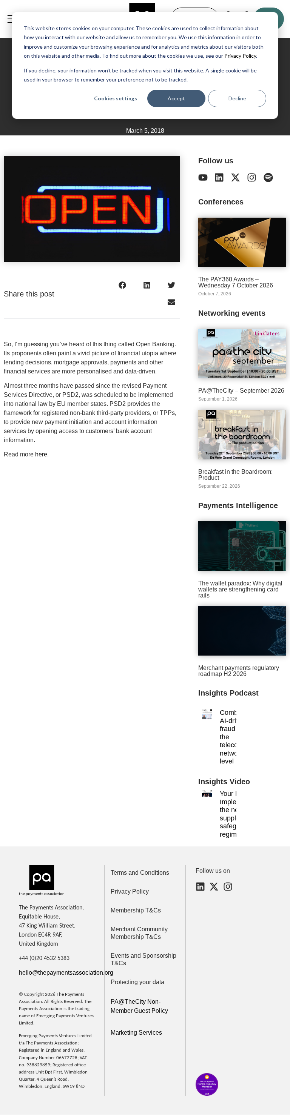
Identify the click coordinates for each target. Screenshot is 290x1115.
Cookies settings (115, 98)
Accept (176, 98)
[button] (122, 285)
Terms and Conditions (140, 872)
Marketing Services (136, 1032)
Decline (237, 98)
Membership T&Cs (136, 910)
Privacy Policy (239, 55)
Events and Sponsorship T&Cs (143, 959)
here (41, 454)
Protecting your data (137, 982)
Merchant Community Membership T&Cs (139, 933)
